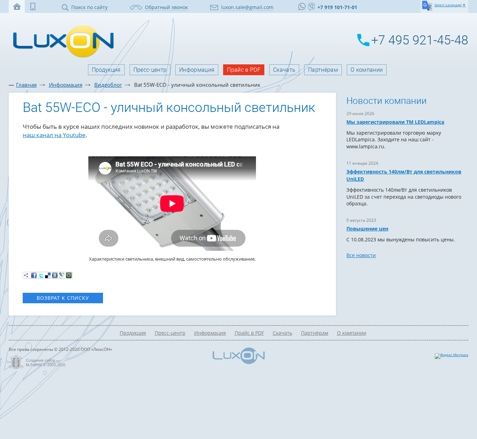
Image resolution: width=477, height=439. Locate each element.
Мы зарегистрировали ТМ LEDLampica (395, 122)
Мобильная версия (33, 6)
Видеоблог (108, 84)
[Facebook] (34, 275)
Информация (196, 69)
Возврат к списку (63, 298)
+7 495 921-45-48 (419, 40)
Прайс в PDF (243, 69)
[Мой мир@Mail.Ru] (69, 275)
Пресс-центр (150, 69)
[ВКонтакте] (55, 275)
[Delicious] (48, 275)
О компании (367, 69)
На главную (17, 6)
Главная (26, 84)
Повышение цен (367, 228)
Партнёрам (323, 69)
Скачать (284, 69)
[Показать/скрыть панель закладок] (26, 275)
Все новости (361, 255)
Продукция (106, 69)
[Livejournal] (62, 275)
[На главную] (61, 57)
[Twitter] (41, 275)
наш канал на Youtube (54, 135)
